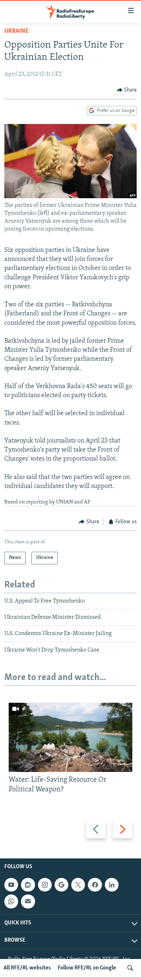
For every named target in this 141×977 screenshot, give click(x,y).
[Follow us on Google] (61, 885)
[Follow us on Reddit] (28, 885)
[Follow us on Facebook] (95, 885)
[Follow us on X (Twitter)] (78, 885)
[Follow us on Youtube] (11, 885)
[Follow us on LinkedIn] (112, 885)
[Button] (127, 90)
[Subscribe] (28, 902)
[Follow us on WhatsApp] (11, 902)
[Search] (130, 968)
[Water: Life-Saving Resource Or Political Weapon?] (70, 737)
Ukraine (16, 31)
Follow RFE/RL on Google (87, 968)
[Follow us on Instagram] (45, 885)
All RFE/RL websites (27, 968)
